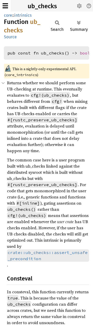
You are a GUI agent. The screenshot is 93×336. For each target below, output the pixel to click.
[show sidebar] (5, 6)
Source (10, 36)
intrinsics (23, 15)
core (8, 15)
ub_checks (42, 6)
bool (85, 53)
